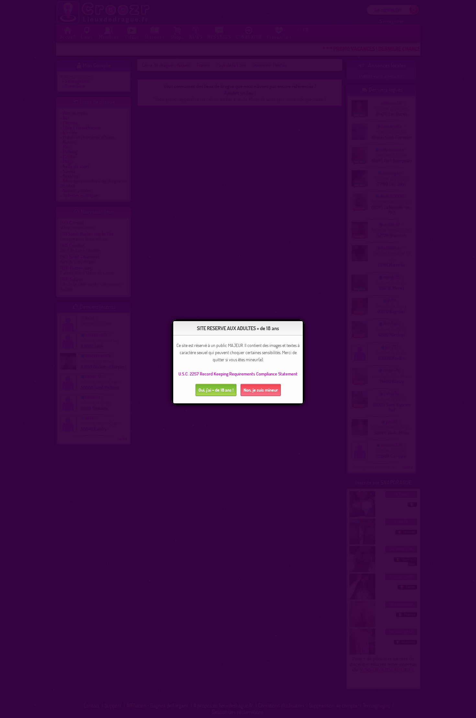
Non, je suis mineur (261, 390)
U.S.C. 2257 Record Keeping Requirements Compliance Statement (238, 374)
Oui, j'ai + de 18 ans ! (215, 390)
